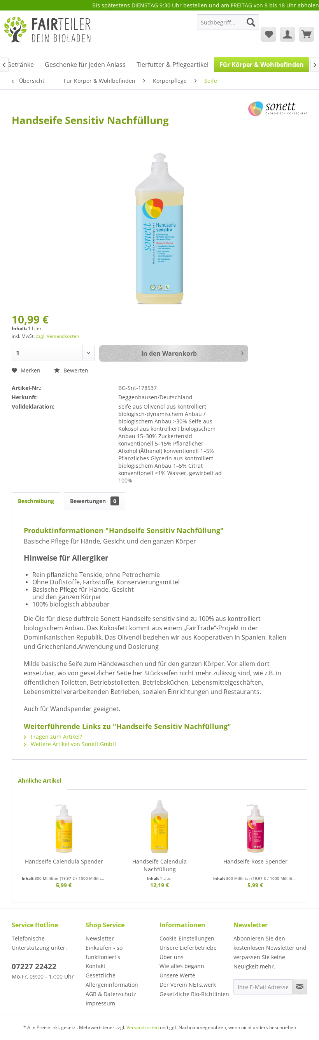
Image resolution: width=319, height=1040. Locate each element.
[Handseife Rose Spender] (255, 826)
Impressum (100, 1003)
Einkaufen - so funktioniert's (104, 952)
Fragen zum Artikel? (55, 736)
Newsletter (100, 938)
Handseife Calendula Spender (64, 861)
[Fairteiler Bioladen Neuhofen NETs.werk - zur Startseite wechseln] (48, 33)
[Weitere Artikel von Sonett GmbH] (277, 115)
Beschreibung (36, 501)
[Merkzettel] (268, 34)
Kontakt (95, 966)
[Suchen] (251, 22)
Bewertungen (93, 501)
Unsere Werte (177, 975)
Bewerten (75, 370)
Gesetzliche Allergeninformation (112, 980)
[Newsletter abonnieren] (299, 987)
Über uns (172, 957)
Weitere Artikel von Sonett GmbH (72, 744)
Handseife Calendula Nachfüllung (159, 865)
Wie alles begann (182, 966)
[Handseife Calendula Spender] (64, 826)
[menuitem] (228, 25)
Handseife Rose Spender (255, 861)
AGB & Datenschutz (111, 994)
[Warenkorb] (306, 34)
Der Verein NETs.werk (188, 984)
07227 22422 (34, 966)
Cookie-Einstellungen (187, 938)
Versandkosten (142, 1027)
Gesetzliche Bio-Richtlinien (194, 994)
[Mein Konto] (287, 34)
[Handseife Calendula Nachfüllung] (159, 826)
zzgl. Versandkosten (57, 336)
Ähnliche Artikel (39, 780)
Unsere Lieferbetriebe (188, 947)
